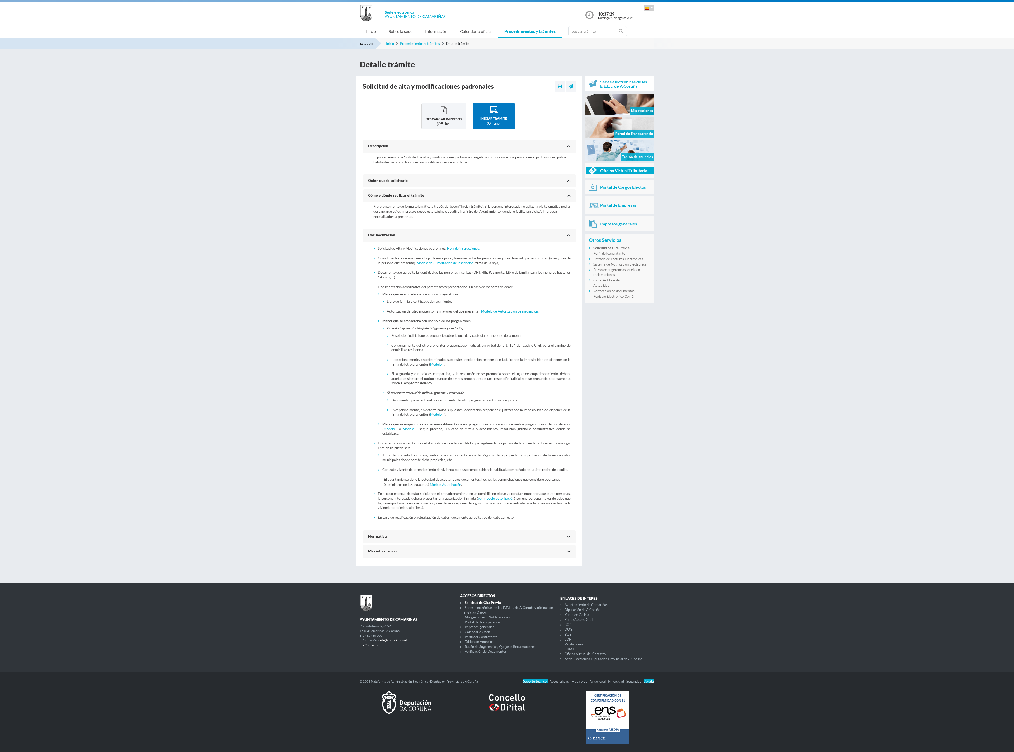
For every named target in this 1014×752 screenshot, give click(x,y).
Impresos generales (479, 627)
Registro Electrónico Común (614, 296)
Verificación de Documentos (486, 651)
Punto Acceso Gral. (579, 619)
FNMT (569, 649)
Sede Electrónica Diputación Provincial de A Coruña (603, 659)
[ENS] (607, 721)
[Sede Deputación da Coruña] (407, 706)
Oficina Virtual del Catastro (585, 654)
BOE (568, 634)
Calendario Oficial (478, 632)
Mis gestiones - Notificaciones (487, 617)
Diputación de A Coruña (582, 610)
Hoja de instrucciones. (463, 248)
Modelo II (437, 414)
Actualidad (601, 285)
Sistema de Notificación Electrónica (619, 264)
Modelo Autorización (445, 485)
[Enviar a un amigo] (571, 86)
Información (436, 31)
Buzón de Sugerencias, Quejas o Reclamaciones (500, 647)
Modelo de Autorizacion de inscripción (445, 263)
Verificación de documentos (614, 291)
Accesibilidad (560, 681)
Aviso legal (598, 681)
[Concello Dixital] (507, 706)
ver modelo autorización (496, 498)
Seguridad (634, 681)
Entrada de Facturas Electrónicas (618, 259)
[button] (649, 8)
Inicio (371, 31)
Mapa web (579, 681)
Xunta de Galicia (577, 615)
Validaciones (574, 644)
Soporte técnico (535, 681)
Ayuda (649, 681)
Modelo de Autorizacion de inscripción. (510, 311)
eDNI (569, 639)
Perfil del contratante (609, 253)
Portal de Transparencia (483, 622)
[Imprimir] (560, 86)
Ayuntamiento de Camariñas (586, 605)
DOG (568, 629)
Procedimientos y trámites (530, 31)
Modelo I (436, 364)
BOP (568, 624)
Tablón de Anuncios (479, 642)
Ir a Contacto (369, 645)
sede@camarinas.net (392, 640)
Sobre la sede (400, 31)
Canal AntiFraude (606, 280)
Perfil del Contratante (481, 637)
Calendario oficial (476, 31)
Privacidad (616, 681)
